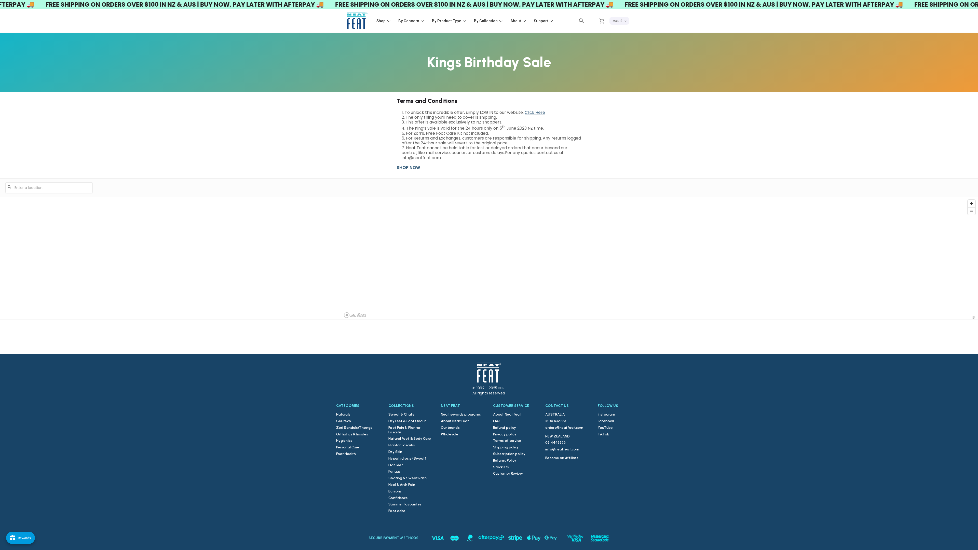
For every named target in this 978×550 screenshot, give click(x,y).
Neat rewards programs (461, 414)
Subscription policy (509, 454)
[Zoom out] (971, 211)
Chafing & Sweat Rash (407, 478)
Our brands (450, 427)
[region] (660, 258)
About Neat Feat (455, 421)
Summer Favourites (405, 504)
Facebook (606, 421)
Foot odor (396, 511)
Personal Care (347, 447)
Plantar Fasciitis (401, 445)
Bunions (395, 491)
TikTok (603, 434)
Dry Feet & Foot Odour (407, 421)
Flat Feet (395, 465)
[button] (581, 21)
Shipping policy (506, 447)
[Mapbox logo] (355, 315)
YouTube (605, 427)
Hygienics (344, 440)
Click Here (535, 112)
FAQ (496, 421)
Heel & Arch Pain (401, 485)
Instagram (606, 414)
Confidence (398, 498)
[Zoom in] (971, 203)
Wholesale (449, 434)
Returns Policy (504, 460)
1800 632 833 (555, 421)
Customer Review (508, 473)
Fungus (394, 471)
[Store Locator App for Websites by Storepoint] (973, 317)
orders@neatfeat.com (564, 427)
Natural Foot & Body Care (409, 438)
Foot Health (346, 454)
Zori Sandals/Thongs (354, 427)
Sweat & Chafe (401, 414)
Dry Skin (395, 452)
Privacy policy (504, 434)
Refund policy (504, 427)
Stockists (501, 467)
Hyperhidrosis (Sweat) (407, 458)
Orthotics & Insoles (352, 434)
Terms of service (507, 440)
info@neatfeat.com (562, 449)
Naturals (343, 414)
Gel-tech (343, 421)
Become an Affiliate (562, 458)
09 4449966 (555, 443)
